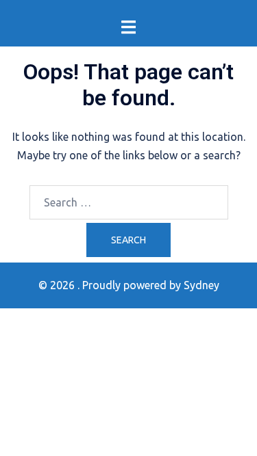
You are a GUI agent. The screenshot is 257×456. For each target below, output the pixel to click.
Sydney (201, 285)
